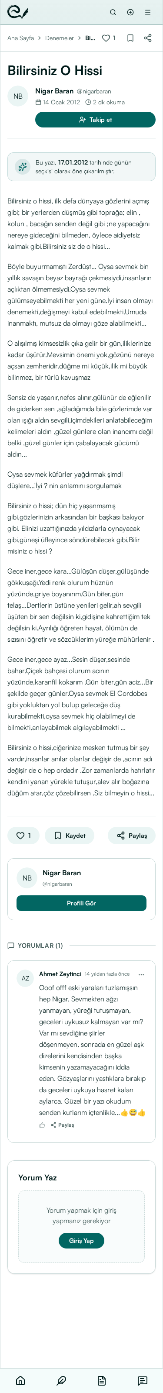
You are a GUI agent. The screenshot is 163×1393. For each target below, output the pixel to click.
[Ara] (113, 12)
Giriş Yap (81, 1240)
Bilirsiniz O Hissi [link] (90, 38)
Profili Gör (81, 903)
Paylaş (66, 1124)
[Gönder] (130, 12)
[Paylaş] (148, 38)
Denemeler (59, 37)
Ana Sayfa (20, 37)
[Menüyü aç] (148, 12)
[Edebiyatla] (17, 12)
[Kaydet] (130, 38)
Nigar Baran (54, 90)
